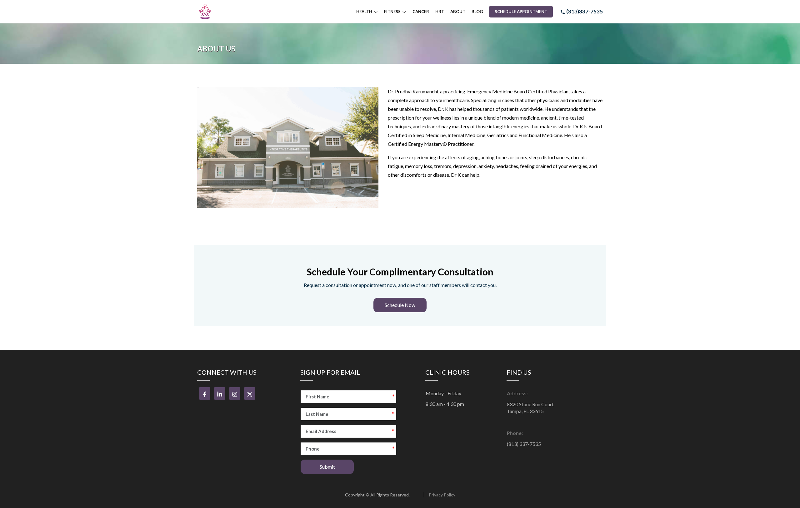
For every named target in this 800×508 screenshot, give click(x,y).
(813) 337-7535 (524, 444)
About (457, 11)
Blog (477, 11)
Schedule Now (400, 305)
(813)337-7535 (584, 11)
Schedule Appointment (521, 11)
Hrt (439, 11)
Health (364, 11)
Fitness (392, 11)
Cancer (420, 11)
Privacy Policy (442, 494)
